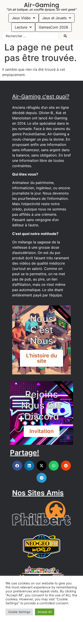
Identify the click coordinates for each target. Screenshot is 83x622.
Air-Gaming (41, 5)
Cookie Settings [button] (19, 612)
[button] (17, 466)
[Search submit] (65, 36)
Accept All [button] (45, 612)
